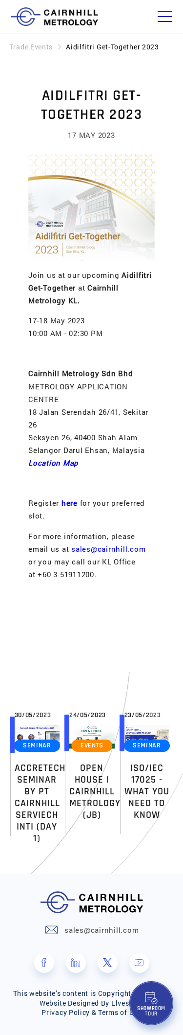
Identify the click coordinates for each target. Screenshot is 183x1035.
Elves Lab (127, 1003)
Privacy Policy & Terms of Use (91, 1012)
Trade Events (31, 46)
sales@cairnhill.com (108, 549)
